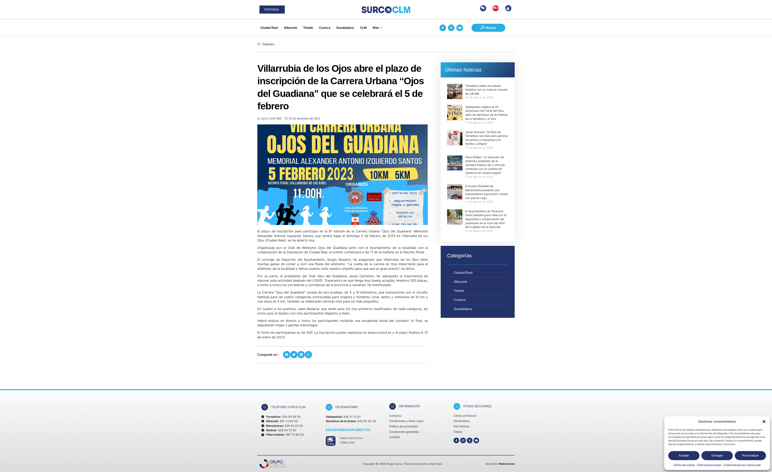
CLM (363, 28)
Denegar (717, 455)
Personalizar (750, 455)
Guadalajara (345, 28)
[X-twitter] (469, 440)
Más (376, 28)
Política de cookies (684, 464)
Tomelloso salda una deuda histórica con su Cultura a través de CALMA (486, 89)
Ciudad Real (269, 28)
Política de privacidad (709, 464)
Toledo (308, 28)
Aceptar (684, 455)
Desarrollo (500, 463)
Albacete (290, 28)
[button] (764, 422)
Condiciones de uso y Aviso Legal (742, 464)
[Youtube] (459, 28)
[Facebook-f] (442, 28)
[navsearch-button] (488, 28)
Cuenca (324, 28)
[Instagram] (451, 28)
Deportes (268, 44)
